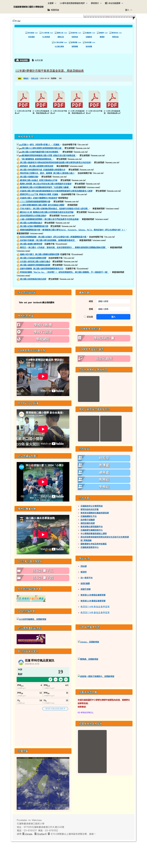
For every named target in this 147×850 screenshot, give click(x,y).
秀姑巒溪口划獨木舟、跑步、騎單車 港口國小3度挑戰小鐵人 (47, 173)
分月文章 (38, 60)
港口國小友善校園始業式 (31, 223)
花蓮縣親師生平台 (89, 516)
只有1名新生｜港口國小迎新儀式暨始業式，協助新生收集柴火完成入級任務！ (54, 208)
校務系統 (55, 10)
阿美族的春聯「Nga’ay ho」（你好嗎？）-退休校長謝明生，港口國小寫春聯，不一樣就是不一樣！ (64, 272)
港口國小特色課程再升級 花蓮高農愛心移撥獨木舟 (42, 170)
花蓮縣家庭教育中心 (90, 547)
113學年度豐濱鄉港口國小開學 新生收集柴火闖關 (42, 205)
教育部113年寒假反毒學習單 (93, 595)
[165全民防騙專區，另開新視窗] (31, 619)
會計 (19, 78)
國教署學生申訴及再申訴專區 (94, 544)
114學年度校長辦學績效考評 (72, 3)
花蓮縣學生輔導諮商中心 (92, 530)
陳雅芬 (26, 78)
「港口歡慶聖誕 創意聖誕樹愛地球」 (36, 159)
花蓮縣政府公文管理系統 (92, 506)
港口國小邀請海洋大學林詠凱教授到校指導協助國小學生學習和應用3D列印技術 (55, 162)
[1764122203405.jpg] (88, 389)
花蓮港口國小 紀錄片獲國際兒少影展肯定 (38, 198)
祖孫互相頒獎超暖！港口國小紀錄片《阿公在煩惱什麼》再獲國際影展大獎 (53, 237)
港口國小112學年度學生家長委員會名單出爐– (42, 148)
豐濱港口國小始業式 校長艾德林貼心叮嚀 (38, 180)
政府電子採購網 (88, 520)
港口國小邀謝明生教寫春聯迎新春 (35, 265)
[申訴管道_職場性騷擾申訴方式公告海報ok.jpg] (92, 751)
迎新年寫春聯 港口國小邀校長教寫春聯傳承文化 (41, 268)
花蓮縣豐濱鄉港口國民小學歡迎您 (28, 7)
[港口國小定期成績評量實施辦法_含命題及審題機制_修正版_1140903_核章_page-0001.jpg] (88, 429)
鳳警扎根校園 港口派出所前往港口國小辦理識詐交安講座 (45, 184)
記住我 (89, 317)
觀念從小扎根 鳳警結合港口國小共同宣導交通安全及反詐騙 (46, 212)
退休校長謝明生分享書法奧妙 (33, 215)
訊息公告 (34, 78)
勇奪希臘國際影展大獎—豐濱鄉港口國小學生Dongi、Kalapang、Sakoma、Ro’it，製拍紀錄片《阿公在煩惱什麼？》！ (73, 230)
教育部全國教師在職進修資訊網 (95, 513)
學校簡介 (95, 3)
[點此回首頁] (73, 21)
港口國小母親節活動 (29, 177)
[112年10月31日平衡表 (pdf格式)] (23, 99)
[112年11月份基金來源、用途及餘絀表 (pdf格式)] (76, 99)
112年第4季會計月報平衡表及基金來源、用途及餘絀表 (49, 70)
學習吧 (84, 572)
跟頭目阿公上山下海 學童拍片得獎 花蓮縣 (39, 194)
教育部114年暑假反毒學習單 (95, 612)
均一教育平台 (87, 578)
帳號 (91, 301)
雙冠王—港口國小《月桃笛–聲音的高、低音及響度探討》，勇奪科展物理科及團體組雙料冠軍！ (63, 247)
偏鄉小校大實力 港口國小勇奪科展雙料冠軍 (39, 254)
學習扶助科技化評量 (90, 509)
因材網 (84, 566)
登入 (127, 10)
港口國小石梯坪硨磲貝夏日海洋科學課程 (40, 152)
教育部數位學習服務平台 (92, 526)
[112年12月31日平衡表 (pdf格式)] (94, 99)
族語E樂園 (85, 583)
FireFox (40, 834)
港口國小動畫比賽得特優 (31, 244)
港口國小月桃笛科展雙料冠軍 (33, 258)
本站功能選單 (114, 3)
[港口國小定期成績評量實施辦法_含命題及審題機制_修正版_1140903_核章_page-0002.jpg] (111, 429)
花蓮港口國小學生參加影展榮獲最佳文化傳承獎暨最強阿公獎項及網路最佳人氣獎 (56, 191)
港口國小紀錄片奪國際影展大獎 (34, 226)
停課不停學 (86, 589)
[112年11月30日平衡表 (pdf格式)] (59, 99)
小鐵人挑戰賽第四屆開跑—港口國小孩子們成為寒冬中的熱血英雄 (49, 219)
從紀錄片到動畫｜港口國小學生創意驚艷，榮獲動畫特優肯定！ (48, 240)
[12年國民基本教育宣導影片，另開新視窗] (96, 676)
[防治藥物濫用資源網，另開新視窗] (31, 639)
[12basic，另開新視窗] (88, 642)
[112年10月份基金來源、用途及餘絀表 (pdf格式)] (41, 99)
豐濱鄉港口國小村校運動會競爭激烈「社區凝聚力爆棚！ (45, 187)
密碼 (91, 309)
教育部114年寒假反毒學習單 (95, 606)
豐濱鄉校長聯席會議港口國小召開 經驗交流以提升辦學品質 (49, 155)
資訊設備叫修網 (88, 523)
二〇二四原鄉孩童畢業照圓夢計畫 (35, 201)
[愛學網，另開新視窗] (88, 659)
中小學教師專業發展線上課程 (94, 533)
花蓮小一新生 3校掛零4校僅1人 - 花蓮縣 (41, 144)
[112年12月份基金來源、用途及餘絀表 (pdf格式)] (112, 99)
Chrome (28, 834)
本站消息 (23, 60)
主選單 (51, 3)
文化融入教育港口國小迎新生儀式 (35, 261)
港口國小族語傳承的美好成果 (33, 279)
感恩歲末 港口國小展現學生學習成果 (36, 166)
